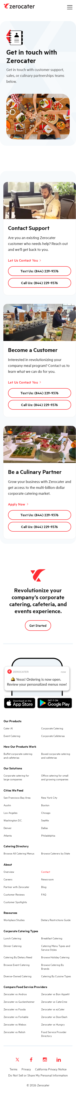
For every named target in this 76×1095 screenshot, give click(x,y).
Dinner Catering (13, 946)
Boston (45, 805)
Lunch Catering (12, 938)
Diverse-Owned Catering (17, 976)
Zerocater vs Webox (15, 1024)
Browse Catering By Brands (52, 966)
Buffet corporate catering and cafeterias (18, 755)
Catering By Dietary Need (18, 957)
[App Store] (19, 704)
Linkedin (59, 1060)
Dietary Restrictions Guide (56, 920)
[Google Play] (54, 704)
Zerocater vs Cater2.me (54, 1001)
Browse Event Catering (17, 965)
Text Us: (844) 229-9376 (39, 271)
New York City (49, 797)
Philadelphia (48, 835)
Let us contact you (23, 260)
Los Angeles (11, 812)
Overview (9, 871)
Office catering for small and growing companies (54, 777)
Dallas (44, 828)
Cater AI (8, 728)
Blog (43, 887)
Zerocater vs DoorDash (54, 1017)
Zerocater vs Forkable (16, 1017)
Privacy (26, 1069)
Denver (8, 828)
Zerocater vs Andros (15, 994)
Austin (7, 805)
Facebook (31, 1060)
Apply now (16, 504)
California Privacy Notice (50, 1069)
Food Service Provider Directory (53, 1034)
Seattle (45, 820)
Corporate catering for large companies (16, 777)
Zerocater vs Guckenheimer (19, 1001)
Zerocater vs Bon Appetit (55, 994)
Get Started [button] (37, 625)
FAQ (43, 894)
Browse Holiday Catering (55, 957)
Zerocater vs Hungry (53, 1024)
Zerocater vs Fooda (15, 1009)
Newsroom (47, 879)
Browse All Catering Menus (19, 853)
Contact (45, 871)
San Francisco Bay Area (17, 797)
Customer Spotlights (15, 902)
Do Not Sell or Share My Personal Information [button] (38, 1075)
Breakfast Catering (51, 938)
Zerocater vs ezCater (53, 1009)
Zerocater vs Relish (14, 1032)
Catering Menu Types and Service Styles (55, 947)
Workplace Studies (14, 920)
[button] (69, 7)
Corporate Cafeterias (53, 736)
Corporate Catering (52, 728)
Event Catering (12, 736)
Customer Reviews (14, 894)
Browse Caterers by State (55, 853)
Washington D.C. (13, 820)
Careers (8, 879)
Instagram (45, 1060)
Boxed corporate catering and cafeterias (55, 755)
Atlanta (8, 835)
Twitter (17, 1060)
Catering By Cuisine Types (56, 976)
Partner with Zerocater (16, 887)
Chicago (45, 812)
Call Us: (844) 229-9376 (39, 282)
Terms (13, 1069)
